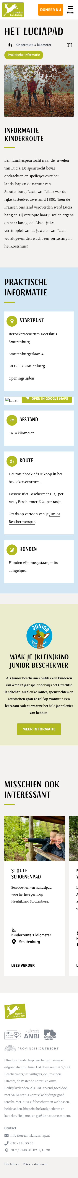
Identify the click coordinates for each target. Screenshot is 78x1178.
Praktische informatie (24, 55)
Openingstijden (21, 378)
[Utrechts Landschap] (13, 9)
